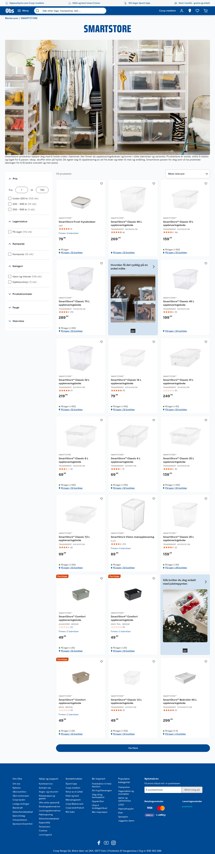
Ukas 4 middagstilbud (99, 806)
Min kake (70, 812)
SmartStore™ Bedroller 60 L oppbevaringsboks (180, 701)
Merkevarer (11, 18)
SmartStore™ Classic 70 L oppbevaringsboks (74, 303)
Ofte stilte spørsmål (49, 802)
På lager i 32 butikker (72, 252)
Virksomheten (20, 820)
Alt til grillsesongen (102, 790)
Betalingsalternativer (49, 806)
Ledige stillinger (21, 804)
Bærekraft (18, 807)
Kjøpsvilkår (44, 822)
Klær (120, 812)
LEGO (121, 804)
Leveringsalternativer (50, 810)
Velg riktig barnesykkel (98, 796)
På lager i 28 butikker (176, 567)
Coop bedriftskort (75, 807)
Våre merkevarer (21, 796)
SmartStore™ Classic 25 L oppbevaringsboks (178, 538)
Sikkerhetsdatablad (23, 812)
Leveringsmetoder (192, 801)
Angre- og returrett (48, 791)
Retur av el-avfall (74, 791)
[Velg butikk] (190, 10)
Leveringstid (45, 834)
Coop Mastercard (74, 804)
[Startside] (10, 10)
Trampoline (124, 787)
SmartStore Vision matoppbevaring (132, 536)
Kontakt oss (45, 788)
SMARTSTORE (65, 455)
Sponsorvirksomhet (23, 824)
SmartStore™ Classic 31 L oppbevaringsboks (178, 223)
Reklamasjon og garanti (47, 797)
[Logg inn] (181, 10)
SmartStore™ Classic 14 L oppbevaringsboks (126, 381)
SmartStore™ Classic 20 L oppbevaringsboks (178, 460)
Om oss (16, 783)
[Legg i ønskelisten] (101, 183)
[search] (37, 11)
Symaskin (123, 816)
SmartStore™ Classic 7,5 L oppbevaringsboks (74, 538)
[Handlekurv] (205, 10)
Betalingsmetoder (154, 801)
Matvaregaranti (73, 799)
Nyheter (17, 788)
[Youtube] (106, 842)
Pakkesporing (46, 814)
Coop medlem (73, 788)
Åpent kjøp (71, 783)
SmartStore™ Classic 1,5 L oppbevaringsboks (126, 701)
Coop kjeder (19, 799)
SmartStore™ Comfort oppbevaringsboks (72, 618)
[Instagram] (113, 842)
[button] (133, 748)
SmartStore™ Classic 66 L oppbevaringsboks (126, 223)
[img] (81, 229)
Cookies (43, 830)
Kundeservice (46, 783)
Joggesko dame (126, 820)
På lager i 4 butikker (175, 734)
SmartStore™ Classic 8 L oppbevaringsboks (73, 460)
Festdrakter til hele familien (101, 785)
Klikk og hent (72, 796)
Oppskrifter (98, 801)
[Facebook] (99, 842)
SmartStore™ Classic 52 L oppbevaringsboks (74, 381)
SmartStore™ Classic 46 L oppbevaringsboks (178, 303)
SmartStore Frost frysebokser (77, 221)
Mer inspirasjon (100, 812)
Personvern (44, 826)
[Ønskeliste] (197, 10)
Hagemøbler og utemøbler (126, 792)
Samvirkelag (19, 816)
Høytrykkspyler (126, 808)
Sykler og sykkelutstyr (124, 799)
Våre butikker (19, 791)
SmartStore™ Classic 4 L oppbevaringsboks (125, 460)
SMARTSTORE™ (65, 218)
